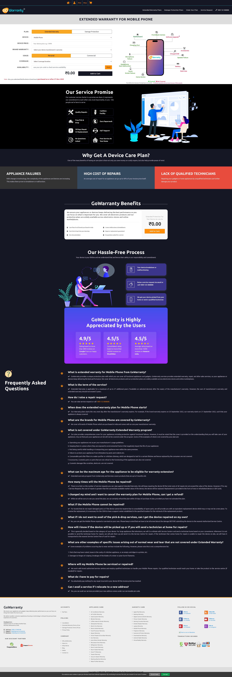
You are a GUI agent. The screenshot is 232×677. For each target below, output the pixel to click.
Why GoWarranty (67, 641)
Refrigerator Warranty (97, 645)
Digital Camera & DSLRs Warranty (143, 616)
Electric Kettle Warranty (97, 628)
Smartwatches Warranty (140, 635)
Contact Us (65, 653)
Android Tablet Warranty (140, 638)
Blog (63, 648)
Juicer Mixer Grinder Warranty (99, 640)
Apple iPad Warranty (139, 612)
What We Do (65, 645)
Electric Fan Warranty (96, 626)
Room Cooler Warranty (97, 647)
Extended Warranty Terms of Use (71, 625)
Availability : (23, 67)
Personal (51, 55)
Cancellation (65, 623)
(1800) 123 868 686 (16, 629)
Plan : (26, 32)
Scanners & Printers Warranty (142, 633)
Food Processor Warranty (98, 631)
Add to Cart (95, 73)
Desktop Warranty (138, 614)
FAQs (79, 3)
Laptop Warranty (138, 626)
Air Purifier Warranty (96, 614)
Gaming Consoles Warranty (141, 621)
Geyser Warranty (95, 633)
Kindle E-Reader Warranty (140, 624)
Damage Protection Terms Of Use (71, 627)
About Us (64, 643)
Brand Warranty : (21, 49)
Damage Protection (92, 32)
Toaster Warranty (95, 654)
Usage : (26, 55)
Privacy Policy (66, 630)
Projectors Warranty (139, 631)
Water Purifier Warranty (97, 661)
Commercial (91, 55)
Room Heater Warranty (97, 649)
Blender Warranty (95, 619)
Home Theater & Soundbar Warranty (101, 635)
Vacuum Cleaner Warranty (98, 657)
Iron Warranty (94, 638)
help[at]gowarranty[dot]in (18, 631)
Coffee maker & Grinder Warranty (100, 621)
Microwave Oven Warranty (98, 642)
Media (64, 650)
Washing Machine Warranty (98, 659)
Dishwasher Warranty (96, 624)
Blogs (85, 3)
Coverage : (24, 61)
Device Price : (23, 43)
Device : (25, 37)
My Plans (64, 612)
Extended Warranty (52, 32)
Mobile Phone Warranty (140, 628)
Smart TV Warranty (96, 652)
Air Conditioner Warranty (97, 612)
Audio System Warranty (97, 616)
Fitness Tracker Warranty (140, 619)
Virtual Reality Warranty (140, 640)
